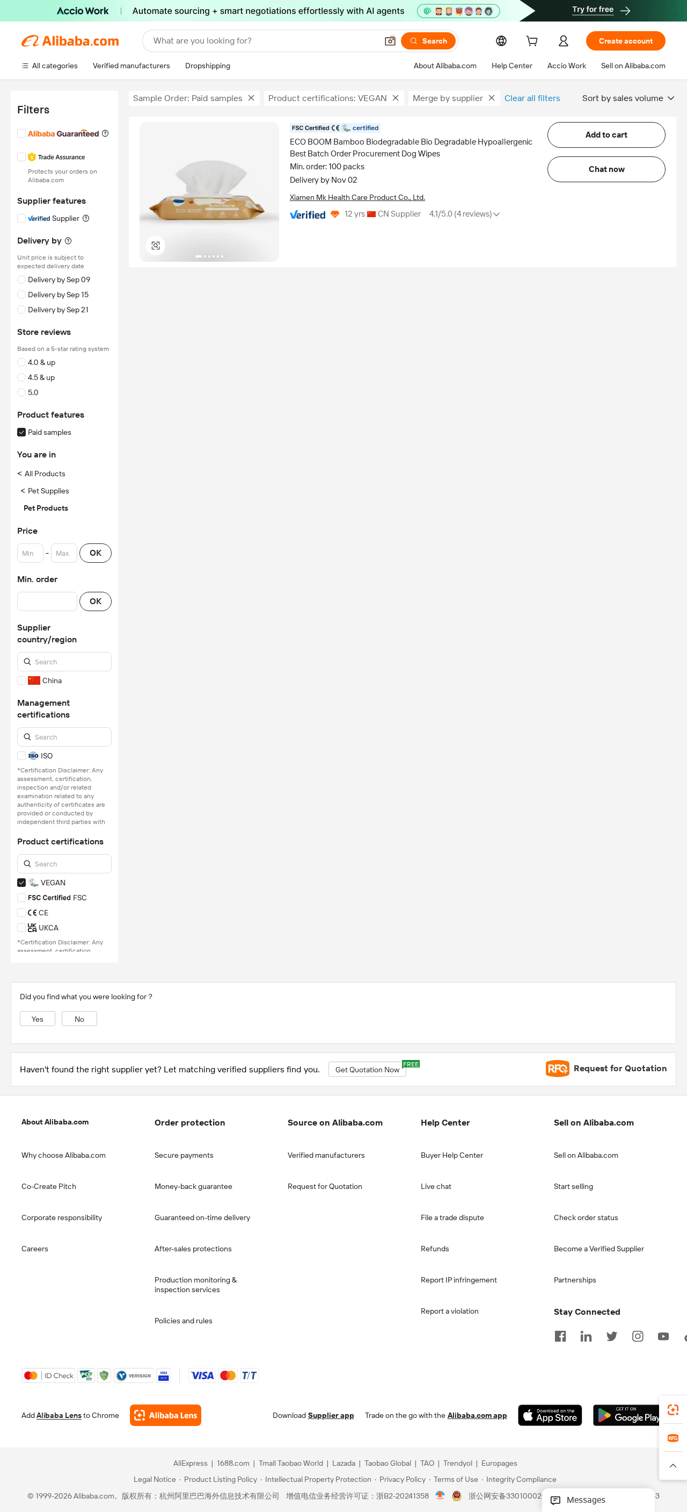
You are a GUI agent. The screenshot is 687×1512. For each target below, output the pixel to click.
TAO (427, 1463)
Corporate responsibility (61, 1217)
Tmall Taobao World (291, 1463)
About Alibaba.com (55, 1121)
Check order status (586, 1217)
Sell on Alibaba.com (586, 1155)
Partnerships (575, 1279)
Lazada (343, 1463)
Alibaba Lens (59, 1415)
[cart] (534, 42)
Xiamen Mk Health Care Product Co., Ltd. (357, 197)
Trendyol (457, 1463)
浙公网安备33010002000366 (519, 1496)
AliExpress (190, 1463)
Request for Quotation (325, 1186)
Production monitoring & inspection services (196, 1284)
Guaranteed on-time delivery (202, 1217)
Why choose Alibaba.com (63, 1155)
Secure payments (184, 1155)
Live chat (436, 1186)
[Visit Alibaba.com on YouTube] (663, 1335)
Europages (499, 1463)
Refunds (435, 1248)
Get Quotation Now (370, 1068)
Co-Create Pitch (48, 1186)
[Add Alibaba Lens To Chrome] (165, 1415)
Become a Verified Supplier (599, 1248)
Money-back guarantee (193, 1186)
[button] (390, 40)
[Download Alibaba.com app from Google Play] (629, 1415)
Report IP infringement (459, 1279)
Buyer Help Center (452, 1155)
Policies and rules (184, 1320)
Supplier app (331, 1415)
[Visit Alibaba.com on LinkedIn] (586, 1335)
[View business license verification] (440, 1495)
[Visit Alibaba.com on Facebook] (560, 1335)
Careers (34, 1248)
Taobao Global (387, 1463)
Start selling (573, 1186)
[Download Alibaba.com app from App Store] (550, 1415)
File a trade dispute (452, 1217)
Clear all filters (532, 98)
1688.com (233, 1463)
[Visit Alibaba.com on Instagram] (637, 1335)
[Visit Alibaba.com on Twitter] (611, 1335)
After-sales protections (193, 1248)
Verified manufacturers (326, 1155)
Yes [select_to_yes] (37, 1019)
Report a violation (450, 1311)
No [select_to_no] (79, 1019)
